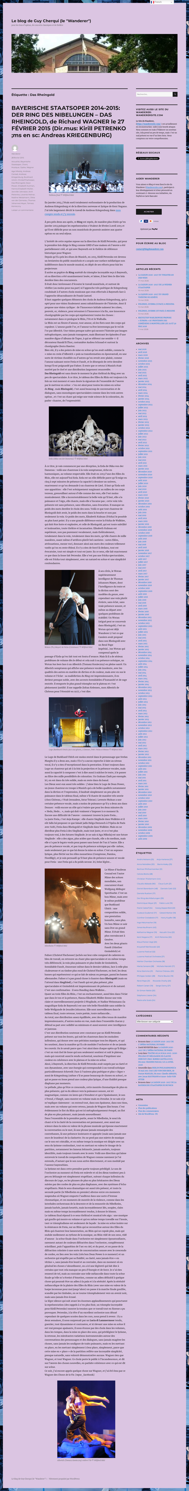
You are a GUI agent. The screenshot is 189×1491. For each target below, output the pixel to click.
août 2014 (142, 664)
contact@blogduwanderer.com (150, 249)
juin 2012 (142, 740)
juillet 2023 (143, 407)
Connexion (143, 1105)
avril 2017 (142, 571)
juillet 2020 (143, 483)
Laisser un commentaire (22, 210)
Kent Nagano (144, 937)
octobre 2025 (144, 364)
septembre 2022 (145, 431)
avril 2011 (142, 780)
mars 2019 (142, 521)
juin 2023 (142, 410)
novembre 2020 (145, 474)
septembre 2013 (145, 696)
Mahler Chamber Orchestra (151, 961)
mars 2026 (143, 355)
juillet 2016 (143, 597)
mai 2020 (142, 489)
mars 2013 (142, 713)
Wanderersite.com (154, 187)
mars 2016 (142, 609)
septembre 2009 (145, 836)
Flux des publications (147, 1108)
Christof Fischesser (26, 180)
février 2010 (143, 821)
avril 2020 (142, 492)
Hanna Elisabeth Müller (22, 189)
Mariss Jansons (145, 966)
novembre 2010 (145, 795)
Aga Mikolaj (16, 171)
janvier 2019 (143, 524)
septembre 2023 (145, 405)
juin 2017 (142, 565)
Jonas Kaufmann (146, 927)
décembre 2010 (145, 792)
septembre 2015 (145, 626)
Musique (15, 167)
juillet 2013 (143, 702)
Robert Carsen (145, 986)
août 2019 (142, 509)
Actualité (15, 161)
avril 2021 (142, 463)
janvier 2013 (143, 719)
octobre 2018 (144, 533)
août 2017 (142, 559)
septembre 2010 (145, 801)
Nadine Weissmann (20, 197)
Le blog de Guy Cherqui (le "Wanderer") (51, 20)
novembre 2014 (145, 655)
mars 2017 (142, 574)
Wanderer (15, 154)
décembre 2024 (145, 384)
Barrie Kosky (164, 864)
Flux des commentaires (148, 1111)
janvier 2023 (143, 425)
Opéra (23, 167)
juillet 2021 (143, 454)
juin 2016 (142, 600)
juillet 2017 (143, 562)
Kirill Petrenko (163, 937)
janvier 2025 (143, 381)
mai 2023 (142, 413)
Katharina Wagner (147, 932)
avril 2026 (142, 352)
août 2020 (142, 480)
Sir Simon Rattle (146, 990)
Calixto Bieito (145, 874)
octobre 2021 (144, 448)
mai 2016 (142, 603)
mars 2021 (142, 466)
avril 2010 (142, 815)
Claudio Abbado (146, 884)
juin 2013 (142, 705)
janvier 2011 (143, 789)
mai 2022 (142, 439)
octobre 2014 (144, 658)
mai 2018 (142, 544)
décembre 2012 (145, 722)
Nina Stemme (145, 971)
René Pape (143, 981)
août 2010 (142, 804)
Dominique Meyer (147, 903)
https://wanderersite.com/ (149, 124)
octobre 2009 (144, 833)
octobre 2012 (144, 728)
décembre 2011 (144, 757)
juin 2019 (142, 512)
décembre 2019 (145, 504)
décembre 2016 (145, 582)
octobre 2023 (144, 402)
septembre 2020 (145, 477)
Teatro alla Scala (146, 1000)
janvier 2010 (143, 824)
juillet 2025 (143, 367)
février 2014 (143, 681)
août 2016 (142, 594)
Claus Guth (164, 884)
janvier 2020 (143, 501)
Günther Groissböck (147, 918)
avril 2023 (142, 416)
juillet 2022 (143, 434)
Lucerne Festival (146, 952)
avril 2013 (142, 710)
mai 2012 (142, 743)
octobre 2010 (144, 798)
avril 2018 (142, 547)
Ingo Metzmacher (146, 922)
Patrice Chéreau (165, 971)
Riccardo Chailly (162, 981)
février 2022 (143, 445)
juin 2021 (142, 457)
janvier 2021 (143, 469)
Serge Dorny (163, 986)
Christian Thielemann (149, 879)
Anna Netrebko (146, 864)
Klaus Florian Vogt (147, 942)
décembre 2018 (145, 527)
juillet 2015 (143, 632)
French (158, 2)
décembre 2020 (145, 472)
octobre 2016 (144, 588)
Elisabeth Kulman (26, 186)
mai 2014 (142, 673)
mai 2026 (142, 349)
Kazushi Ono (167, 932)
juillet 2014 (143, 667)
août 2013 (142, 699)
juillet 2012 (143, 737)
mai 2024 (142, 387)
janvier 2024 (143, 399)
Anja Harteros (165, 859)
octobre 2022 (144, 428)
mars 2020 (143, 495)
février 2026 (143, 358)
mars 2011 (142, 783)
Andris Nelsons (145, 859)
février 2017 (143, 576)
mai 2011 (142, 778)
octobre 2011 (143, 763)
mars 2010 (142, 818)
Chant (25, 164)
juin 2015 (142, 635)
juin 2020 (142, 486)
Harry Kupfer (168, 918)
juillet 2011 (142, 772)
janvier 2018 (143, 550)
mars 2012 (142, 748)
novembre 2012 (145, 725)
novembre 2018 (145, 530)
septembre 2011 (145, 766)
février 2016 (143, 611)
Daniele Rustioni (146, 893)
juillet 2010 (143, 807)
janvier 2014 (143, 684)
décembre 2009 (145, 827)
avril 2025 (142, 375)
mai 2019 (142, 515)
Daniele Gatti (168, 888)
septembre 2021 (145, 451)
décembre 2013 (144, 687)
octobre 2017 (144, 556)
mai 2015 (142, 638)
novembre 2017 (145, 553)
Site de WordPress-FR (148, 1114)
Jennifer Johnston (19, 192)
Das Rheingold (18, 183)
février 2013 (143, 716)
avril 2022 (142, 442)
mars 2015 (142, 643)
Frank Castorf (144, 908)
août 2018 (142, 539)
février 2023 (143, 422)
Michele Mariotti (166, 966)
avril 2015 (142, 641)
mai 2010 (142, 812)
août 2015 (142, 629)
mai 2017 (142, 568)
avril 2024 (142, 390)
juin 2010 (142, 810)
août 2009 (142, 839)
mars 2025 (143, 378)
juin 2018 (142, 541)
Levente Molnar (28, 194)
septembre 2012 (145, 731)
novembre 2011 (145, 760)
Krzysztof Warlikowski (148, 947)
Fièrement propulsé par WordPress (64, 1479)
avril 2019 (142, 518)
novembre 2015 (145, 620)
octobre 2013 (143, 693)
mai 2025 (142, 372)
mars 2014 (142, 678)
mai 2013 (142, 708)
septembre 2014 (145, 661)
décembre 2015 (145, 617)
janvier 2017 (143, 579)
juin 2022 (142, 437)
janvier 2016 (143, 614)
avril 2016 (142, 606)
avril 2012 (142, 745)
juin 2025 (142, 370)
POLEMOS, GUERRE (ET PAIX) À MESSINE (156, 311)
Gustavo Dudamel (147, 913)
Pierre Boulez (165, 976)
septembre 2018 (145, 536)
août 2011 (142, 769)
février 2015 (143, 646)
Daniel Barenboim (147, 888)
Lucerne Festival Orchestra (151, 956)
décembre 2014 (145, 652)
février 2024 (143, 396)
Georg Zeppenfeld (165, 908)
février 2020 (143, 498)
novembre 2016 (145, 585)
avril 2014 (142, 676)
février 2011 (143, 786)
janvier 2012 (143, 754)
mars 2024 (143, 393)
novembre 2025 (145, 361)
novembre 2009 (145, 830)
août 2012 (142, 734)
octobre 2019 (144, 507)
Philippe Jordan (146, 976)
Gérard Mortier (168, 913)
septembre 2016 (145, 591)
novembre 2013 (145, 690)
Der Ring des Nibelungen (150, 898)
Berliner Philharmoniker (149, 869)
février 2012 (143, 751)
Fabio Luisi (166, 903)
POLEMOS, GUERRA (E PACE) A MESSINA (156, 304)
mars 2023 (142, 419)
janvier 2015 (143, 649)
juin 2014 (142, 670)
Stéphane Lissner (146, 995)
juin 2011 (142, 775)
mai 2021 (142, 460)
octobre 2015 (144, 623)
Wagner (30, 167)
